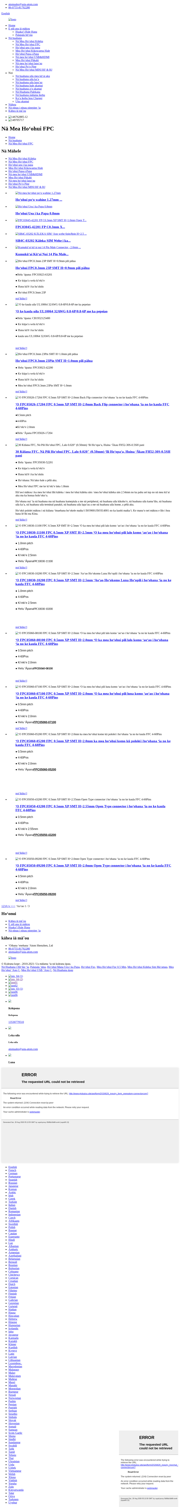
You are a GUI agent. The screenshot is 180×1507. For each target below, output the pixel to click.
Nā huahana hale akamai (29, 85)
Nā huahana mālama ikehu (30, 95)
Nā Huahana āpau (63, 970)
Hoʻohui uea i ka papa (27, 47)
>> (13, 906)
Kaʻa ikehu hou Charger (28, 98)
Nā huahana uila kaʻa (27, 79)
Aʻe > (9, 906)
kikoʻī (24, 298)
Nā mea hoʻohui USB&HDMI (32, 57)
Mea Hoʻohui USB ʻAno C (36, 970)
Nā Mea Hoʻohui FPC (27, 44)
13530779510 (16, 1021)
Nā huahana (15, 38)
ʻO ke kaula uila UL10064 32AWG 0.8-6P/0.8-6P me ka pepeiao (61, 311)
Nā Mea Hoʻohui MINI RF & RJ (33, 69)
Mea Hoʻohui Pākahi (27, 60)
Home (11, 25)
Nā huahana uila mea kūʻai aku (32, 76)
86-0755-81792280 (19, 7)
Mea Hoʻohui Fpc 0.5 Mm (111, 966)
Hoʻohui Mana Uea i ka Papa (63, 966)
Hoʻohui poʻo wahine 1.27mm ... (38, 199)
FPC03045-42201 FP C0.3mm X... (40, 227)
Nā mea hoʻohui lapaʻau (28, 63)
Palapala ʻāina (38, 966)
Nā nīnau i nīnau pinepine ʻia (24, 107)
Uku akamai (22, 101)
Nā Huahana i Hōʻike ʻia (15, 966)
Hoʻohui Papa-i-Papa (27, 53)
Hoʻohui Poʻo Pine (25, 66)
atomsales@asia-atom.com (23, 4)
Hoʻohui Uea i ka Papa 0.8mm (37, 213)
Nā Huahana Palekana (27, 91)
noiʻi (18, 298)
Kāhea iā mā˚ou (17, 110)
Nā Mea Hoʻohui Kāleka (29, 41)
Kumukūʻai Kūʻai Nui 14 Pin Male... (42, 254)
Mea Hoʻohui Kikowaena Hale (32, 50)
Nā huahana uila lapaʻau (28, 82)
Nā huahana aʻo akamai (28, 88)
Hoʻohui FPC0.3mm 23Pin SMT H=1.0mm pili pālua (54, 361)
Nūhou (12, 104)
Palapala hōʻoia (24, 34)
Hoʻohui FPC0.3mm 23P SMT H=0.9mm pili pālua (52, 268)
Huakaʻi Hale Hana (26, 31)
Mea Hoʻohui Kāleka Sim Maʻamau (147, 966)
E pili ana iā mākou (19, 28)
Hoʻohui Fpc (88, 966)
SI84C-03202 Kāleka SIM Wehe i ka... (43, 240)
